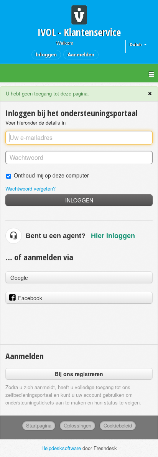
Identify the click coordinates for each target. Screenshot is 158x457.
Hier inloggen (113, 236)
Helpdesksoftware (61, 448)
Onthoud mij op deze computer (51, 175)
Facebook (30, 298)
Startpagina (38, 425)
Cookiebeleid (118, 425)
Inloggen (79, 200)
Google (19, 277)
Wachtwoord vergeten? (30, 188)
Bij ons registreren (79, 374)
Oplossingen (77, 425)
